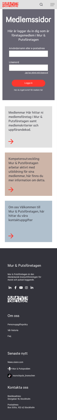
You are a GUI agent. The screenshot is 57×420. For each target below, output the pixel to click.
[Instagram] (26, 288)
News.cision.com (15, 362)
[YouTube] (21, 288)
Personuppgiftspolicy (18, 325)
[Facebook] (15, 288)
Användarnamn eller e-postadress (27, 48)
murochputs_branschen (23, 376)
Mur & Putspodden (21, 369)
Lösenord (14, 62)
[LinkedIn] (10, 288)
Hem (10, 4)
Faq (9, 336)
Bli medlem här (37, 90)
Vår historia (13, 331)
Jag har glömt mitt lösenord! (36, 73)
